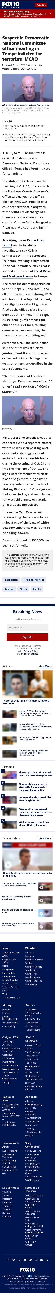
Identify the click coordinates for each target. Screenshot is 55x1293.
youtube (24, 1260)
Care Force (7, 1045)
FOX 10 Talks (31, 1059)
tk (30, 1260)
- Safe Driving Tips (11, 997)
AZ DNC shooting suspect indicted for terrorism (26, 105)
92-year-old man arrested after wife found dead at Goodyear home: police (33, 787)
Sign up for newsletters (30, 1159)
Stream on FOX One (32, 1189)
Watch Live (41, 5)
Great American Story (32, 1067)
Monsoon (29, 956)
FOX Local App (9, 1166)
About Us (31, 1097)
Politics (30, 1005)
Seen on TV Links (10, 987)
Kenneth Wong (12, 65)
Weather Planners (33, 966)
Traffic (5, 994)
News (23, 589)
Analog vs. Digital (33, 1045)
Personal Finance (10, 1022)
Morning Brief (8, 976)
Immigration (8, 969)
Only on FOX (10, 1037)
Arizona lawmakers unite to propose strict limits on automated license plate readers (35, 726)
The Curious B (32, 1055)
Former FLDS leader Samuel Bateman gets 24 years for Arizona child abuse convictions (35, 713)
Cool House (7, 1054)
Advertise (29, 1101)
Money (6, 1005)
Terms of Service (29, 653)
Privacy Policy (31, 651)
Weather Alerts (32, 970)
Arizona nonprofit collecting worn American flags (18, 924)
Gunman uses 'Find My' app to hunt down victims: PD (35, 738)
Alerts (37, 589)
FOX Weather (31, 984)
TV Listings (30, 1128)
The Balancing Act (33, 1052)
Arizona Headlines (10, 952)
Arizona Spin (8, 1041)
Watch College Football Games (32, 1200)
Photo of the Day (33, 1176)
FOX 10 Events (32, 1154)
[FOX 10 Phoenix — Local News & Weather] (10, 4)
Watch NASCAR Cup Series (32, 1212)
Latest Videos (11, 838)
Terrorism (38, 65)
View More (45, 666)
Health (5, 965)
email (41, 1260)
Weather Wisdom (33, 980)
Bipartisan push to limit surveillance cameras (19, 910)
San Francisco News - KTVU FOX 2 (11, 1116)
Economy (6, 1013)
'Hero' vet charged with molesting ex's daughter (26, 702)
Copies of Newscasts (30, 1113)
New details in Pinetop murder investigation (16, 897)
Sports (5, 990)
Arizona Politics (34, 579)
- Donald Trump (32, 1029)
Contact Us (30, 1108)
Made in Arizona (10, 1065)
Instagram (7, 1198)
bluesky (36, 1260)
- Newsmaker (31, 1022)
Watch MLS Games (30, 1243)
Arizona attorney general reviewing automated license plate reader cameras (35, 812)
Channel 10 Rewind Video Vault (11, 1050)
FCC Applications (33, 1117)
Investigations (9, 1061)
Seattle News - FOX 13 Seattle (9, 1123)
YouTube (6, 1191)
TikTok (5, 1195)
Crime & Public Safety (9, 961)
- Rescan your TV (33, 1132)
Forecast (29, 952)
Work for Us (31, 1135)
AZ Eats (29, 1048)
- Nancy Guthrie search (9, 1073)
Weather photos (33, 1180)
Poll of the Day (9, 983)
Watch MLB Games (30, 1206)
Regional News (8, 1098)
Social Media (10, 1187)
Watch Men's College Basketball (34, 1225)
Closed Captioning (33, 1104)
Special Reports (9, 1078)
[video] (27, 856)
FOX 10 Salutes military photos (32, 1165)
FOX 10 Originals (31, 1039)
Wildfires (29, 963)
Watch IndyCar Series (32, 1218)
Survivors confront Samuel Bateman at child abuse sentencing (19, 884)
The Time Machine (34, 1079)
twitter (13, 1260)
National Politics (33, 1026)
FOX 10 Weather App (10, 1171)
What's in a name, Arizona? (33, 1088)
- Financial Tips (9, 1026)
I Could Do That (32, 1072)
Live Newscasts (9, 1150)
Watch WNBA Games (31, 1237)
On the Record (32, 1076)
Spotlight (6, 1082)
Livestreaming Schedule (9, 1162)
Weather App (31, 973)
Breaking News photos (32, 1171)
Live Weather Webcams (8, 1155)
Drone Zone (8, 1058)
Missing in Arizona (11, 1069)
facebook (8, 1260)
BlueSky (6, 1213)
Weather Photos (33, 977)
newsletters (47, 1260)
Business (6, 1009)
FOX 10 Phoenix (26, 65)
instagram (19, 1260)
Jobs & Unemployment (9, 1018)
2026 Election (31, 1009)
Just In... (7, 666)
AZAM (5, 956)
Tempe (9, 589)
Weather (31, 948)
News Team (31, 1124)
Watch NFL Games (34, 1195)
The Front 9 (30, 1062)
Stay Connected (32, 1144)
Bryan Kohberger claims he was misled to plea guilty (27, 874)
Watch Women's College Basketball (34, 1231)
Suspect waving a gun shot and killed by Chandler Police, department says (33, 752)
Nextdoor (6, 1216)
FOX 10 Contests (33, 1150)
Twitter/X (6, 1205)
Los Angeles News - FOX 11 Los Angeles (11, 1107)
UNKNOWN (30, 1083)
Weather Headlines (34, 959)
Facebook (7, 1202)
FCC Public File (32, 1121)
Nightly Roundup (10, 980)
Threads (6, 1209)
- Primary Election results (33, 1014)
